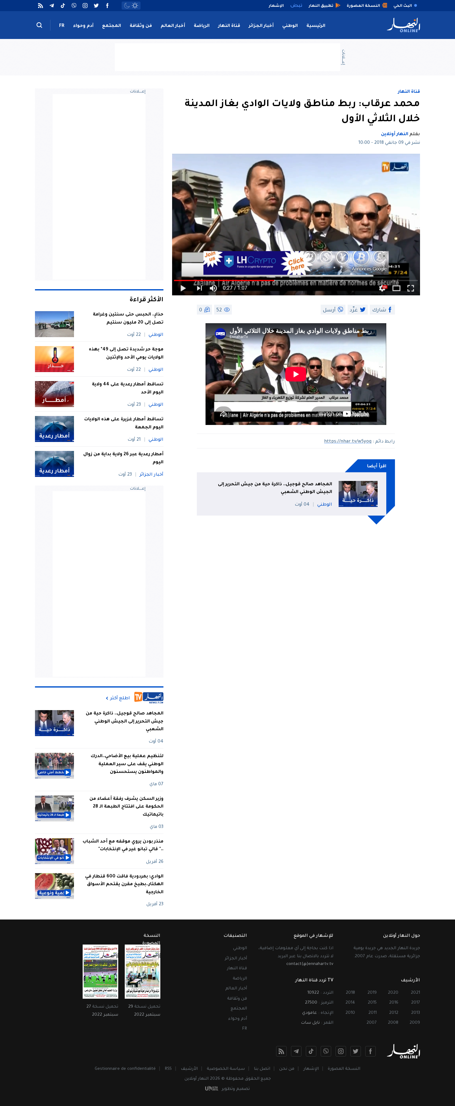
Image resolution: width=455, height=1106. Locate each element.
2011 (372, 1013)
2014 (350, 1003)
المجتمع (111, 26)
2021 (415, 993)
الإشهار (311, 1069)
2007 (371, 1023)
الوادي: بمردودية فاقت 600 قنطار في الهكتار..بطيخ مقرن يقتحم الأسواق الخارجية (124, 884)
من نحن (286, 1069)
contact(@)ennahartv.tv (309, 964)
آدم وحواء (83, 26)
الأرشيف (189, 1069)
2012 (393, 1013)
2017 (415, 1003)
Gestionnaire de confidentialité (125, 1069)
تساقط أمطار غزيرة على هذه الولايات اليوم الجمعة (123, 423)
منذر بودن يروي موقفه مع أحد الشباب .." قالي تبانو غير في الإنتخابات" (123, 845)
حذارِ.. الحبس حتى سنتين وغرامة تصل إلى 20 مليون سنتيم (128, 318)
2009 (415, 1023)
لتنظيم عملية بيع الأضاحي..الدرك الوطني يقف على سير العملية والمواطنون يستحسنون (127, 764)
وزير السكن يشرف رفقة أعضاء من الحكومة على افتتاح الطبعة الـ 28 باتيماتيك (126, 807)
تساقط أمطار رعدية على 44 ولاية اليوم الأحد (127, 388)
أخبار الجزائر (261, 26)
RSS (168, 1069)
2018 (350, 993)
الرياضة (202, 26)
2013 (415, 1013)
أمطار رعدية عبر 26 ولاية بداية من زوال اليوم (123, 458)
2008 (393, 1023)
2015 (372, 1003)
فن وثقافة (141, 26)
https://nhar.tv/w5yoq (347, 441)
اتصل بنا (262, 1069)
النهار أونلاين (394, 134)
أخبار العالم (173, 26)
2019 (372, 993)
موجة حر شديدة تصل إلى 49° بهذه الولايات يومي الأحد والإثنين (126, 353)
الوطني (290, 26)
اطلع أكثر (120, 698)
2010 (350, 1013)
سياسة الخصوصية (226, 1069)
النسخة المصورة (344, 1069)
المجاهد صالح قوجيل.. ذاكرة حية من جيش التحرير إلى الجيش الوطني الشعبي (275, 488)
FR (61, 26)
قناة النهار (229, 26)
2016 (393, 1003)
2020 (393, 993)
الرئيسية (315, 26)
